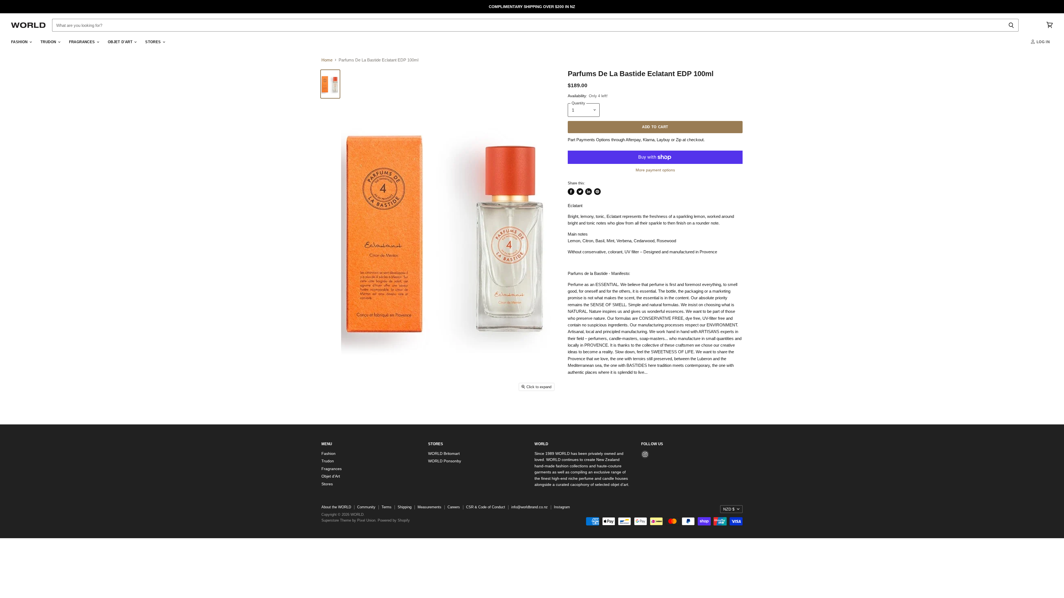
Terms (387, 507)
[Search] (1011, 25)
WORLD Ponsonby (444, 461)
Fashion (20, 42)
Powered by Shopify (394, 520)
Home (326, 60)
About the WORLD (336, 507)
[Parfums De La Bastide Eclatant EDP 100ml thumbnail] (330, 84)
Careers (453, 507)
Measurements (429, 507)
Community (366, 507)
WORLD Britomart (444, 453)
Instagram (562, 507)
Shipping (404, 507)
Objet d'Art (121, 42)
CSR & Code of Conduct (485, 507)
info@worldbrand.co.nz (529, 507)
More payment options (655, 170)
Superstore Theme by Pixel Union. (349, 520)
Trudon (48, 42)
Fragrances (82, 42)
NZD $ (729, 509)
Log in (1042, 42)
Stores (153, 42)
